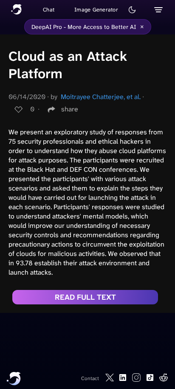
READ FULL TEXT (85, 297)
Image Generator (96, 9)
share (69, 109)
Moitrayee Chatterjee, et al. (101, 96)
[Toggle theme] (132, 10)
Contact (90, 378)
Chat (48, 9)
